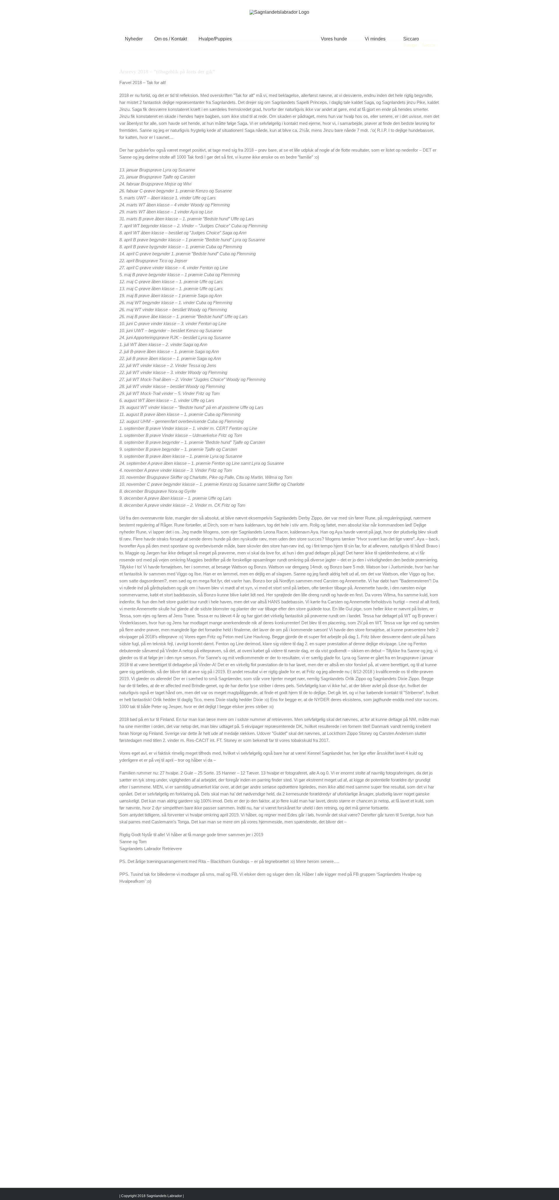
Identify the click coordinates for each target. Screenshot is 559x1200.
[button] (413, 38)
